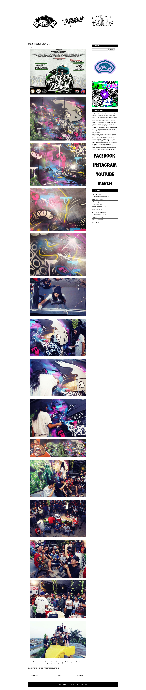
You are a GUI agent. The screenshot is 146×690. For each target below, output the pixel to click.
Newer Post (34, 675)
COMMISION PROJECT (99, 196)
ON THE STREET (97, 214)
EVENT (34, 668)
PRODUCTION (53, 668)
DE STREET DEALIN (39, 43)
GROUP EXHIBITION (98, 207)
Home (59, 675)
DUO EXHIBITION (97, 199)
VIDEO (94, 222)
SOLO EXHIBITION (97, 220)
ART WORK (95, 194)
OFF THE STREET (43, 668)
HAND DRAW (96, 209)
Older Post (80, 675)
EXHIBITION (95, 204)
